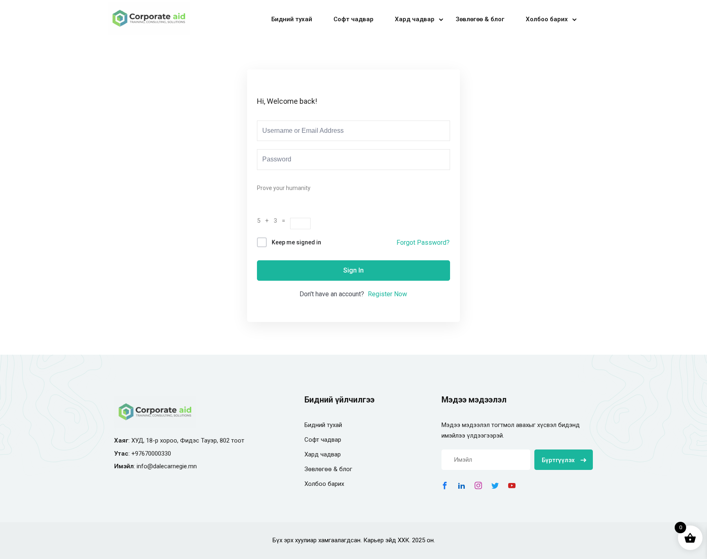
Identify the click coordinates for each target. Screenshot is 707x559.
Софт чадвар (353, 19)
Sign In (353, 270)
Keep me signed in (296, 242)
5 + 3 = (273, 220)
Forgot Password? (423, 242)
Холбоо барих (547, 19)
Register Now (387, 294)
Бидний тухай (291, 19)
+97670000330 (151, 453)
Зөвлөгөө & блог (480, 19)
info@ (145, 466)
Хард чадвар (415, 19)
